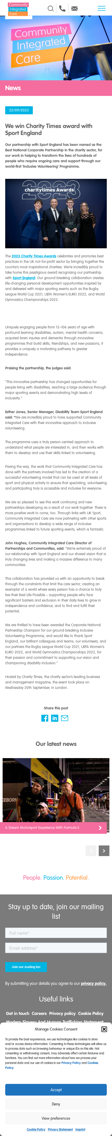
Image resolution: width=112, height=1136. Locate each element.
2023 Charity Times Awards (34, 256)
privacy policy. (94, 983)
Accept (56, 1090)
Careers (39, 1013)
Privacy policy (62, 1013)
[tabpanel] (56, 798)
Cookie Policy (36, 1129)
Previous (91, 850)
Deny (56, 1104)
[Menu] (101, 8)
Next (104, 850)
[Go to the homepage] (19, 9)
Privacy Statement (60, 1129)
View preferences (56, 1118)
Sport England (24, 278)
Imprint (80, 1129)
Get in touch (17, 1013)
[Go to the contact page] (62, 8)
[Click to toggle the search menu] (50, 8)
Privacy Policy (71, 1063)
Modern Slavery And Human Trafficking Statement (54, 1022)
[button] (104, 1029)
